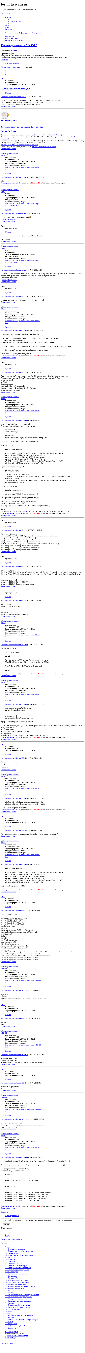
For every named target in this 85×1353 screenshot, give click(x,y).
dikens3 (3, 156)
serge (3, 192)
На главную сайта (7, 1343)
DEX (3, 79)
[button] (7, 75)
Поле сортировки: (31, 1220)
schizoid (4, 969)
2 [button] (5, 73)
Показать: (6, 1220)
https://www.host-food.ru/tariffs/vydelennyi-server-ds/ (19, 145)
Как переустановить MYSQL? (19, 45)
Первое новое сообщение (10, 67)
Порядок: (57, 1220)
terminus (14, 50)
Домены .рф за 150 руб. (9, 219)
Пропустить (5, 13)
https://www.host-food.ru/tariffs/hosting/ (48, 135)
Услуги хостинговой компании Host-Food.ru (22, 127)
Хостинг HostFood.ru (9, 120)
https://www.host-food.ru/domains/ (44, 147)
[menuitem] (15, 21)
